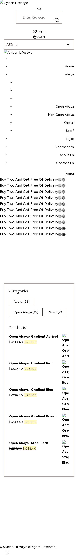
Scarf (55, 312)
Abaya (22, 301)
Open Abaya (26, 312)
